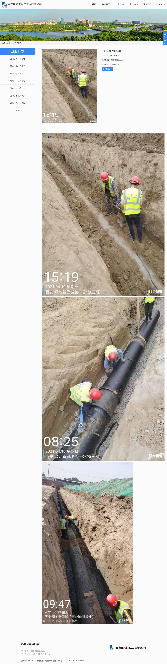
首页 (94, 4)
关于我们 (106, 4)
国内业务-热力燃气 (17, 88)
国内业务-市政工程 (17, 59)
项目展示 (18, 43)
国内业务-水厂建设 (17, 66)
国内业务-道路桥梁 (17, 81)
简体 (160, 4)
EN (164, 4)
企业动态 (134, 4)
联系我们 (147, 4)
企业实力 (120, 4)
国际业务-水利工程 (17, 103)
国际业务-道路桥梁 (17, 96)
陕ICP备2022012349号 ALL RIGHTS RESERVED (71, 661)
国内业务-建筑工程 (17, 74)
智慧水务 (17, 110)
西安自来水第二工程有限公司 (25, 4)
